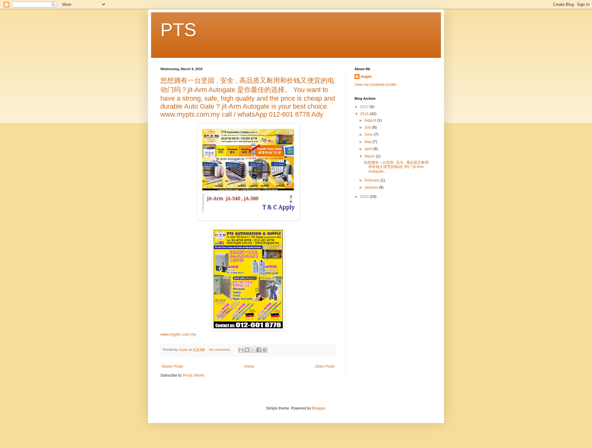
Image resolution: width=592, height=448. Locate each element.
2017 (365, 107)
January (371, 187)
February (372, 180)
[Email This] (241, 350)
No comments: (220, 349)
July (368, 127)
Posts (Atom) (193, 375)
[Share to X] (253, 350)
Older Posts (325, 366)
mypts (366, 76)
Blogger (318, 408)
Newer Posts (172, 366)
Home (249, 366)
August (370, 120)
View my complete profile (376, 84)
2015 (365, 196)
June (369, 134)
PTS (178, 29)
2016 (365, 114)
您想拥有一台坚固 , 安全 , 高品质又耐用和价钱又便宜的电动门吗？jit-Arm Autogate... (396, 167)
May (368, 142)
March (370, 156)
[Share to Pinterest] (264, 350)
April (368, 149)
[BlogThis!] (247, 350)
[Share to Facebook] (259, 350)
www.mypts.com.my (178, 334)
